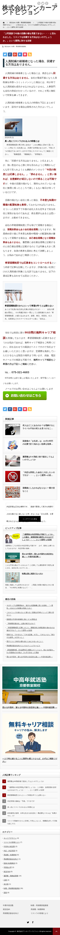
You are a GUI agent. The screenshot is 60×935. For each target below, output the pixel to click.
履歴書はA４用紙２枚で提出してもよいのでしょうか (38, 458)
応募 (5, 880)
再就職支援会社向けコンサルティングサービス (23, 646)
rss (38, 3)
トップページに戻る (30, 519)
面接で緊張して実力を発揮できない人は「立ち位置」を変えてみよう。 (42, 508)
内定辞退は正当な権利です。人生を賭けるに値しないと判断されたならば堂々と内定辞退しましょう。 (18, 508)
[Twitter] (27, 922)
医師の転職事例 (9, 863)
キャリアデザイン (10, 838)
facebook (46, 3)
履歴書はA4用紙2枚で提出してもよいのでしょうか (25, 781)
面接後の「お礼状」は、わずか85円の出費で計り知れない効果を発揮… (38, 442)
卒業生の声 (8, 867)
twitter (42, 3)
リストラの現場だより (12, 842)
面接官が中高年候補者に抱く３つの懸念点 (22, 619)
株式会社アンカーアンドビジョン (28, 931)
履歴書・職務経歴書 (11, 876)
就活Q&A (8, 46)
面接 (5, 892)
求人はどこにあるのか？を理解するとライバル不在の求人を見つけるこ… (39, 427)
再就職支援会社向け (11, 859)
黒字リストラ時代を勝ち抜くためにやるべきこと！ (25, 641)
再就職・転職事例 (10, 855)
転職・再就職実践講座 (19, 46)
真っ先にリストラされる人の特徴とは (22, 141)
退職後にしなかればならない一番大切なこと (39, 489)
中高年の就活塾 (9, 846)
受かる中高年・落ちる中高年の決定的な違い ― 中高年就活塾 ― (37, 555)
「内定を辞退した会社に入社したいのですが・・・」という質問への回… (39, 473)
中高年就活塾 (8, 905)
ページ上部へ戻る (56, 931)
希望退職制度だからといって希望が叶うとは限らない (29, 306)
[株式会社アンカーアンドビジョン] (30, 9)
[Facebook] (32, 922)
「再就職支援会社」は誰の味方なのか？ (21, 623)
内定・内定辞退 (9, 851)
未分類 (6, 884)
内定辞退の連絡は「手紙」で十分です (21, 801)
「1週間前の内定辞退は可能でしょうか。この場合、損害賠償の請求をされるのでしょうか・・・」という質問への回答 (38, 537)
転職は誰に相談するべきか (32, 574)
